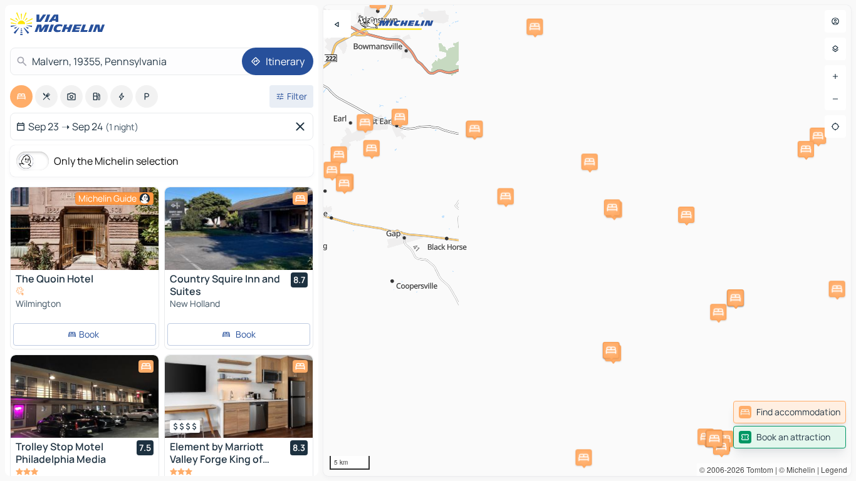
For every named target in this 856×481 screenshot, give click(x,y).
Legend (834, 469)
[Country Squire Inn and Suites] (239, 228)
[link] (789, 412)
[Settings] (835, 49)
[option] (21, 96)
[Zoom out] (835, 99)
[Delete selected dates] (303, 126)
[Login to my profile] (835, 21)
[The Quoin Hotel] (85, 228)
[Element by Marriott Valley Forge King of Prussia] (239, 396)
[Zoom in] (835, 76)
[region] (587, 240)
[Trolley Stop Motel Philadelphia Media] (85, 396)
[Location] (835, 126)
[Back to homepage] (60, 24)
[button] (365, 122)
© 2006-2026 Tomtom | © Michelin (757, 469)
